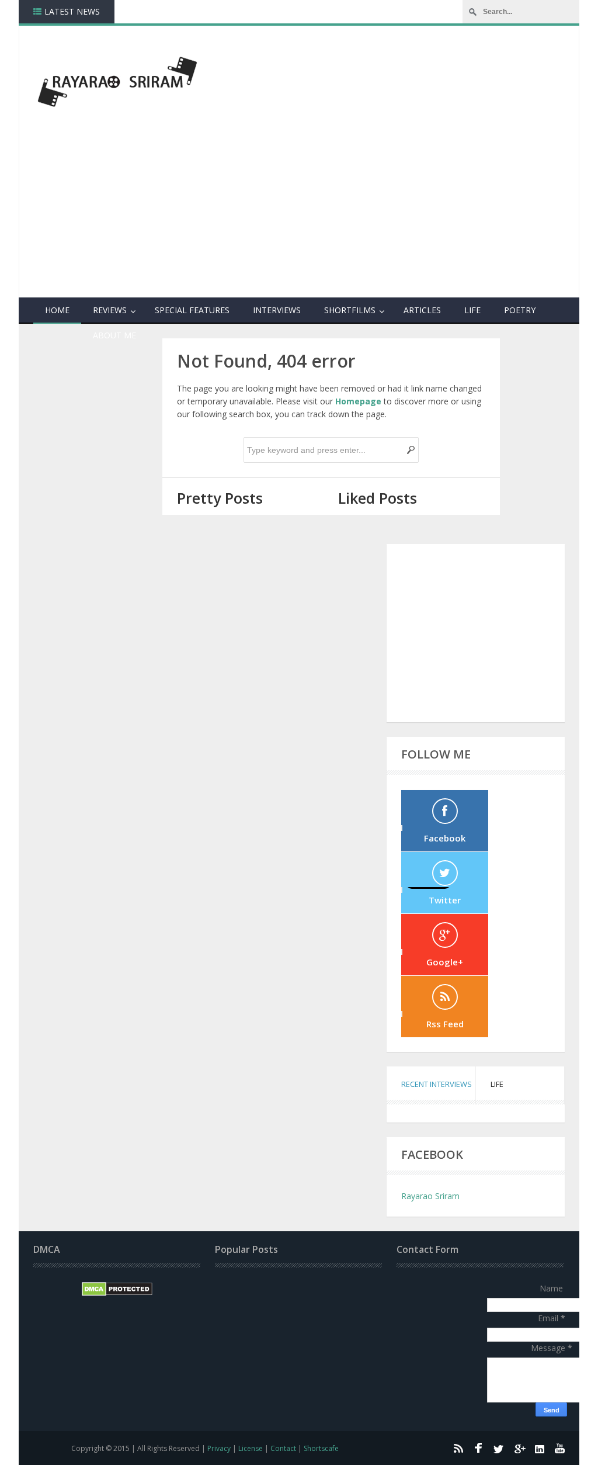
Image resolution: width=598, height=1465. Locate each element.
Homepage (358, 401)
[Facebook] (478, 1448)
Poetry (520, 310)
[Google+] (519, 1448)
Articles (422, 310)
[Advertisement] (396, 205)
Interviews (277, 310)
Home (57, 310)
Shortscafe (321, 1448)
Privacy (219, 1448)
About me (114, 335)
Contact (283, 1448)
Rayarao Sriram (430, 1195)
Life (472, 310)
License (250, 1448)
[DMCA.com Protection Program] (117, 1292)
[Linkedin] (539, 1448)
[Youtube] (560, 1448)
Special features (192, 310)
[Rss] (458, 1448)
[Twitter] (498, 1448)
